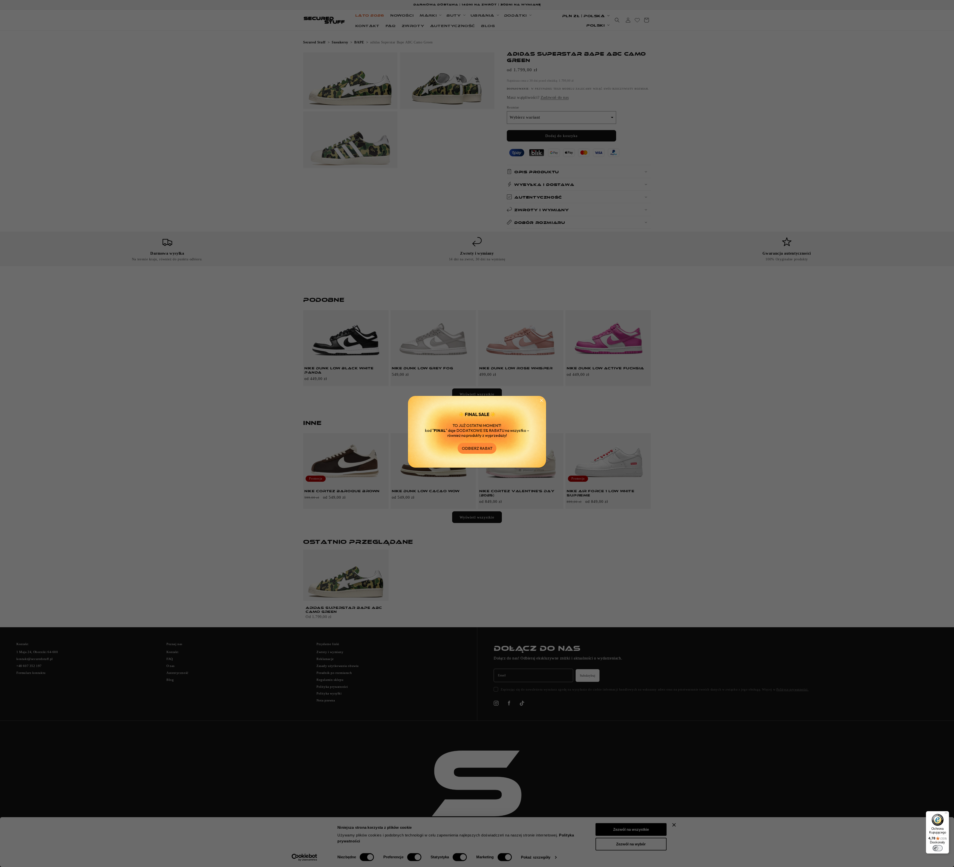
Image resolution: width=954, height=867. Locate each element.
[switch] (938, 848)
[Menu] (946, 814)
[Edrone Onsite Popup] (477, 433)
